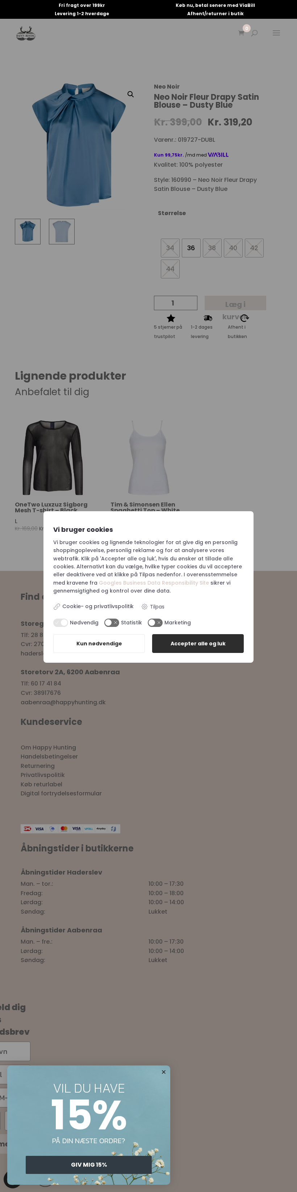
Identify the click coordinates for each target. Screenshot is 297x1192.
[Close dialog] (163, 1072)
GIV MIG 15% (89, 1165)
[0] (241, 33)
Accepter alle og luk (198, 643)
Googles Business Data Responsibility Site (154, 582)
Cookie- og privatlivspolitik (98, 606)
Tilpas (157, 606)
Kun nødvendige (99, 643)
